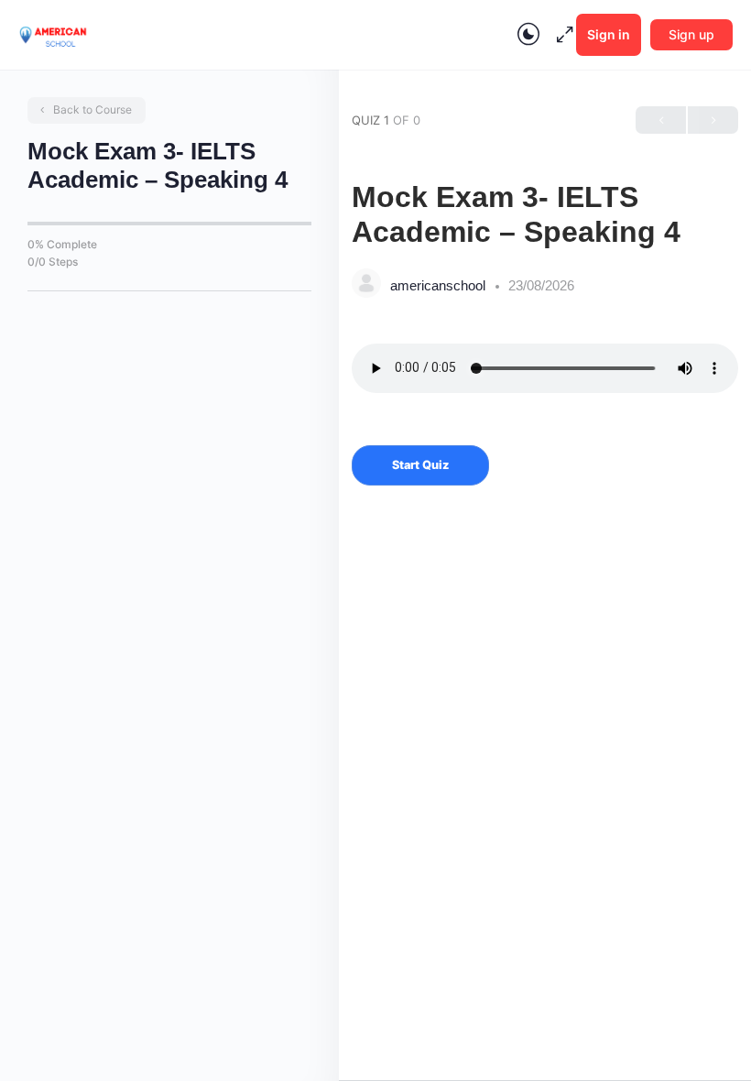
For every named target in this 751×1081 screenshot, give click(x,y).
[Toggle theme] (528, 35)
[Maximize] (561, 35)
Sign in (608, 34)
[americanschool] (366, 285)
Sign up (691, 34)
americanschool (439, 285)
